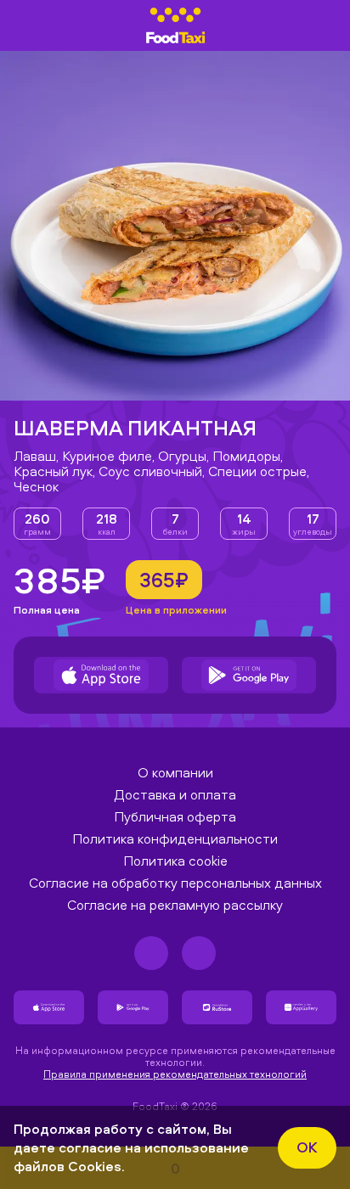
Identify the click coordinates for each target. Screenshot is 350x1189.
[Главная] (175, 25)
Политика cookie (175, 860)
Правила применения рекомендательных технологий (175, 1074)
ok (307, 1147)
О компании (175, 772)
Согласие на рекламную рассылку (175, 904)
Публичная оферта (175, 816)
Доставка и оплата (175, 794)
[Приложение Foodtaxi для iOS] (101, 675)
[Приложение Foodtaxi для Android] (249, 675)
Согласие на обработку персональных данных (175, 882)
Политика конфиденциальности (175, 838)
